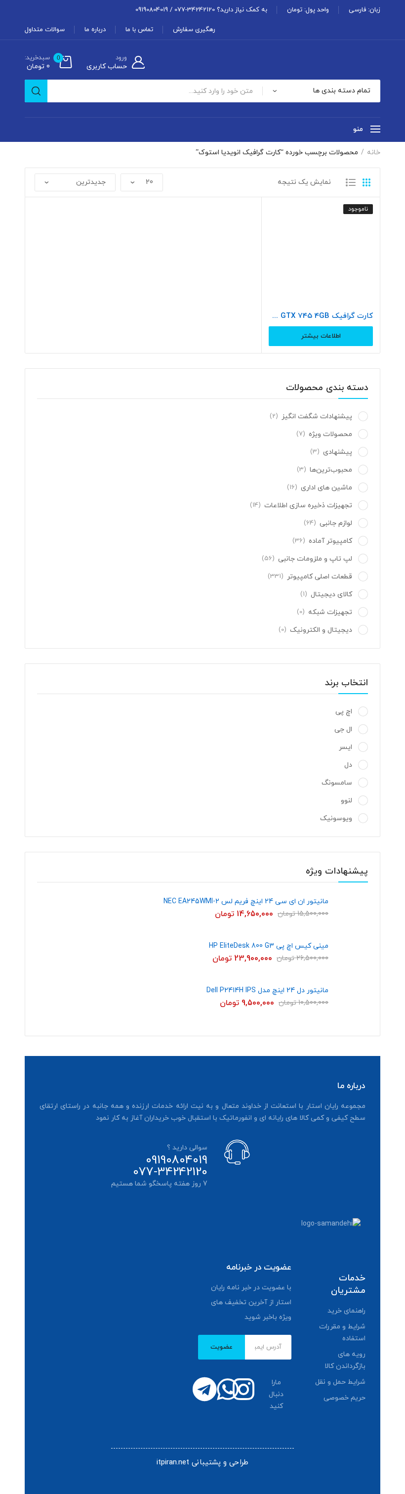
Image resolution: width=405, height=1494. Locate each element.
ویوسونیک (336, 818)
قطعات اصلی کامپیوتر (319, 576)
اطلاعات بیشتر (321, 336)
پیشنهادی (337, 452)
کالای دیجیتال (331, 594)
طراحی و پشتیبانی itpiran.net (202, 1462)
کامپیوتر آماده (330, 541)
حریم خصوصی (344, 1398)
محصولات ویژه (330, 434)
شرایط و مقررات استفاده (342, 1332)
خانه (373, 152)
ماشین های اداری (326, 487)
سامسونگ (337, 783)
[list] (351, 182)
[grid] (366, 182)
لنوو (346, 800)
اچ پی (343, 711)
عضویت (221, 1347)
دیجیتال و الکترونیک (321, 630)
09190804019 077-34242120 (170, 1166)
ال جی (343, 729)
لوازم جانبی (336, 523)
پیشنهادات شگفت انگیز (317, 416)
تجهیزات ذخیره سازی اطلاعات (308, 505)
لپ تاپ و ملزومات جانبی (315, 559)
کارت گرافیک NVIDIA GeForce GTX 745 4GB (321, 316)
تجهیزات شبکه (330, 612)
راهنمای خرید (346, 1311)
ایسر (345, 747)
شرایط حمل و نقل (340, 1382)
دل (348, 765)
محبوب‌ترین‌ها (331, 470)
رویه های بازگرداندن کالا (344, 1360)
